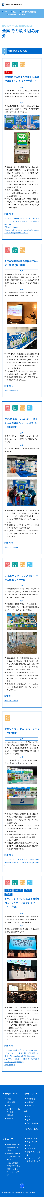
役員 (28, 1116)
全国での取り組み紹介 (29, 12)
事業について (32, 1105)
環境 (14, 12)
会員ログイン (32, 1138)
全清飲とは (31, 1098)
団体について (31, 1093)
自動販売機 (11, 1102)
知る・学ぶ (10, 1139)
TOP (5, 12)
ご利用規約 (31, 1148)
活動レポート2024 (11, 227)
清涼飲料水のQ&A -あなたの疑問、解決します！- (13, 1156)
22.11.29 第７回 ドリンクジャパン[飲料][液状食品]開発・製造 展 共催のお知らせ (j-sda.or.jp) (22, 862)
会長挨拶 (30, 1102)
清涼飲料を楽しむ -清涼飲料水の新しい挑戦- (13, 1147)
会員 (28, 1120)
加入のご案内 (31, 1129)
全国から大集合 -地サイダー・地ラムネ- (13, 1172)
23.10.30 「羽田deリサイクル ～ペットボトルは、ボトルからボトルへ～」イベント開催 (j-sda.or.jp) (22, 221)
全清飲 (9, 1098)
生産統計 (10, 1115)
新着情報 (10, 1118)
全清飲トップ (11, 1093)
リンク (29, 1145)
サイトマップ (32, 1142)
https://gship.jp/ (10, 1064)
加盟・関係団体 (32, 1123)
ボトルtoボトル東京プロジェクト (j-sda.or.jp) (21, 1050)
